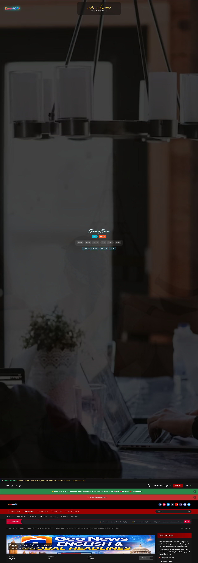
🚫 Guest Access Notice (97, 497)
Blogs (88, 242)
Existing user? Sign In (162, 486)
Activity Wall (57, 511)
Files (103, 242)
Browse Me (29, 511)
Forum (80, 242)
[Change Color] (20, 485)
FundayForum (99, 231)
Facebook (94, 248)
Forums (34, 516)
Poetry (110, 242)
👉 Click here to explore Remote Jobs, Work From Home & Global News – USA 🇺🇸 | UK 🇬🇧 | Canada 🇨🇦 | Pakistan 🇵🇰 (97, 491)
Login (94, 236)
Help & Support (72, 511)
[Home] (7, 485)
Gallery (96, 242)
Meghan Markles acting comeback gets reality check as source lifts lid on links (132, 522)
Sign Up (178, 485)
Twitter (112, 248)
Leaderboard (15, 511)
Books (118, 242)
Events (65, 516)
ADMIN (18, 549)
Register (102, 236)
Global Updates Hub (30, 549)
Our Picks (22, 516)
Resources (43, 511)
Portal (85, 248)
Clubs (75, 516)
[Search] (189, 511)
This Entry (181, 511)
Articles (11, 516)
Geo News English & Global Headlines (30, 545)
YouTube (104, 248)
